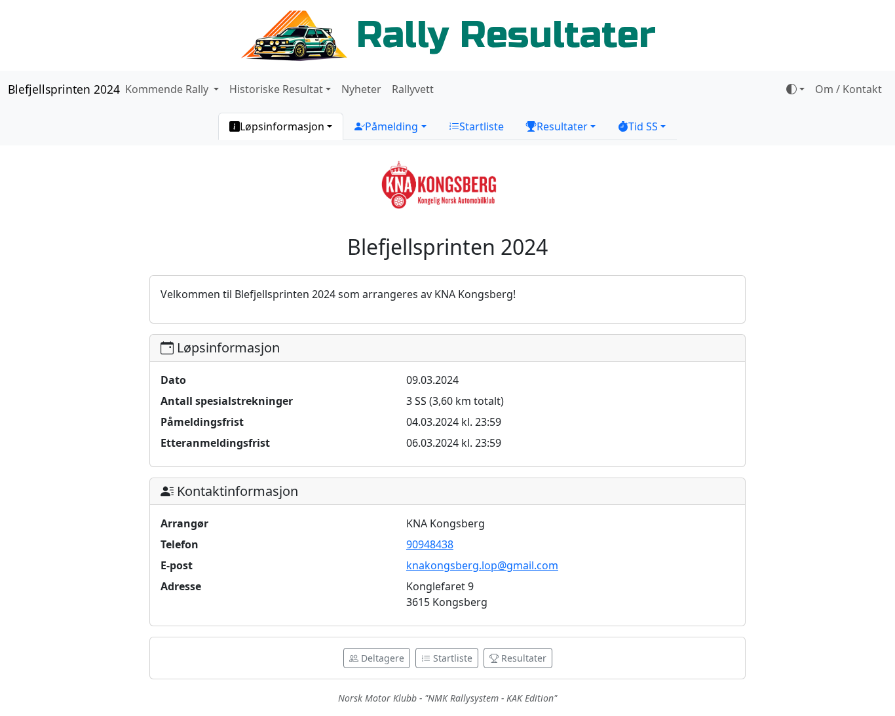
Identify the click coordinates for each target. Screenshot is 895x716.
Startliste (451, 658)
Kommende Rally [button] (168, 89)
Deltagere (381, 658)
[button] (280, 126)
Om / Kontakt (848, 89)
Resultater (522, 658)
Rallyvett (413, 89)
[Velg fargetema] (795, 89)
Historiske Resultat (276, 89)
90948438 (429, 544)
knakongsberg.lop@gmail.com (482, 565)
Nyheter (361, 89)
